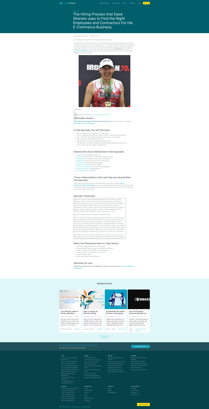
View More (104, 337)
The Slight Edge (82, 170)
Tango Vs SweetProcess (67, 396)
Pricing (124, 3)
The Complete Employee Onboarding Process (67, 382)
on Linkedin (134, 392)
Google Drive (81, 159)
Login (139, 3)
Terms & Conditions (86, 407)
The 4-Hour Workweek (84, 166)
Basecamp (80, 161)
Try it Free (146, 3)
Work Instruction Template (138, 361)
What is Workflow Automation (69, 371)
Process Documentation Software (116, 361)
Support (110, 390)
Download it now (140, 346)
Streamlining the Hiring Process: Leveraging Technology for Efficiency (115, 314)
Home (86, 388)
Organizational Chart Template (139, 369)
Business (77, 329)
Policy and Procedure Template (139, 365)
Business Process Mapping (91, 375)
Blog (85, 394)
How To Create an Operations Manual (92, 370)
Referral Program (88, 398)
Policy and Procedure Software (116, 371)
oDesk (79, 155)
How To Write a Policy (90, 364)
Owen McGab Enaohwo (81, 36)
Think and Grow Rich (83, 168)
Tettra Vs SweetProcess (67, 400)
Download (106, 114)
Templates (87, 400)
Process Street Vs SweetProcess (69, 388)
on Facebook (134, 390)
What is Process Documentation (69, 361)
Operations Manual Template (138, 363)
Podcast (75, 11)
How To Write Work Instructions (92, 359)
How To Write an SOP (90, 357)
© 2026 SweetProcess (65, 407)
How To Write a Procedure (91, 361)
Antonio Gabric (111, 316)
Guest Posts (122, 329)
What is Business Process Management (68, 374)
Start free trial (143, 404)
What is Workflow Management (69, 367)
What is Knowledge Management (70, 365)
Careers (86, 392)
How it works (115, 3)
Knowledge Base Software (115, 367)
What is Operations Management (70, 369)
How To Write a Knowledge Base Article (93, 366)
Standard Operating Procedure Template (139, 358)
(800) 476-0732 (135, 394)
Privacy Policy (76, 407)
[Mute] (74, 119)
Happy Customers (104, 3)
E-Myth (79, 157)
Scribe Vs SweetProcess (67, 392)
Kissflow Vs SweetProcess (68, 398)
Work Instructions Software (115, 365)
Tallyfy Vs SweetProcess (67, 394)
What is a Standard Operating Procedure (69, 358)
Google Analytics (82, 164)
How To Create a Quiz (90, 373)
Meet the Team (88, 390)
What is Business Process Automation (68, 378)
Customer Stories (140, 329)
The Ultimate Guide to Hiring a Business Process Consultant (69, 313)
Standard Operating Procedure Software (116, 358)
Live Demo (132, 3)
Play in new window (96, 114)
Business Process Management (92, 377)
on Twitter (133, 388)
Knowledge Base (112, 392)
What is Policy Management (68, 363)
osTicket (79, 162)
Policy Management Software (115, 363)
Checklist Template (136, 367)
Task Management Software (115, 369)
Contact (86, 396)
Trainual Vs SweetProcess (68, 390)
